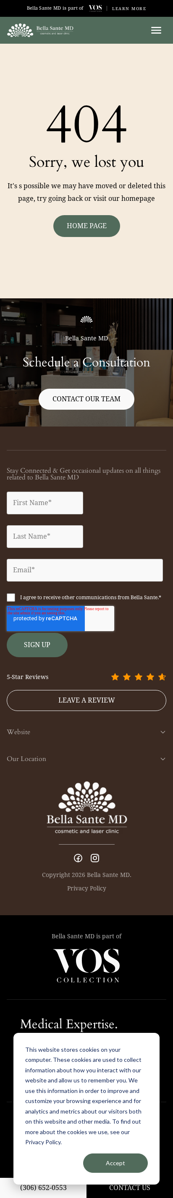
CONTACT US (129, 1188)
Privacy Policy (86, 888)
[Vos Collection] (95, 8)
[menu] (156, 30)
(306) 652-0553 (43, 1188)
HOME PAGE (87, 226)
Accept (115, 1162)
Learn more (129, 8)
